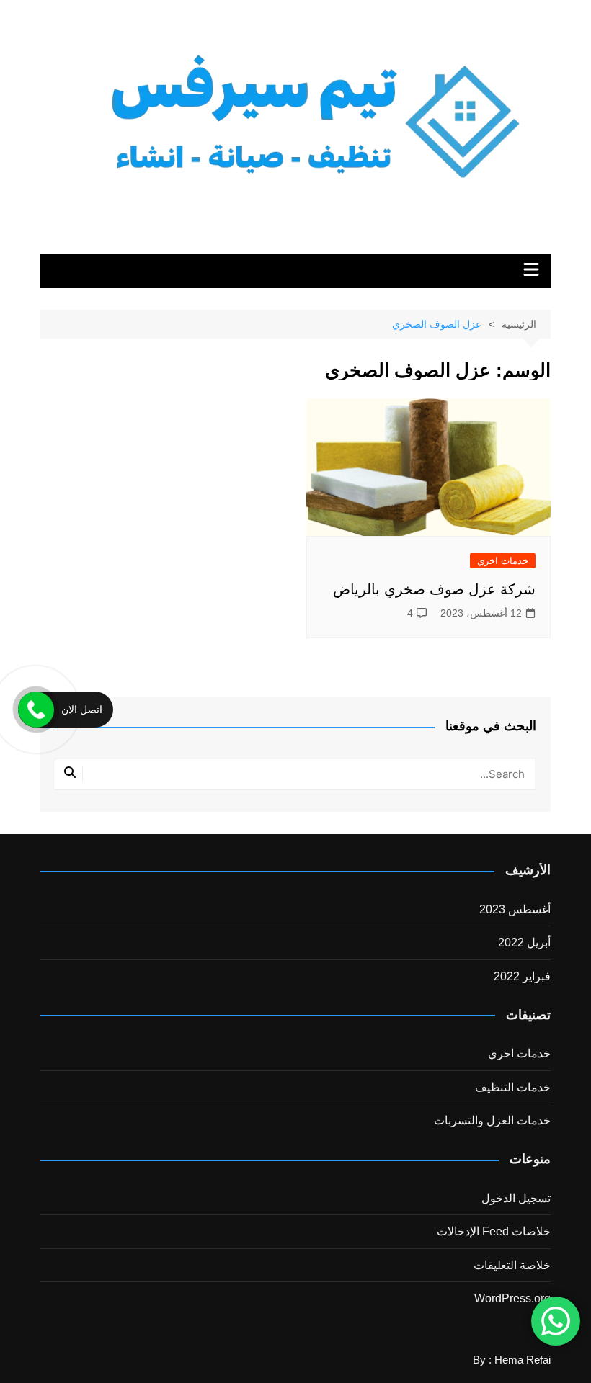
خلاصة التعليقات (512, 1265)
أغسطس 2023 (515, 909)
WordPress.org (512, 1298)
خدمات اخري (502, 560)
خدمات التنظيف (513, 1087)
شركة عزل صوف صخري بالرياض (434, 589)
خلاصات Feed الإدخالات (494, 1231)
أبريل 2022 (524, 942)
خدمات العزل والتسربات (492, 1120)
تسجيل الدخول (516, 1198)
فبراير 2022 (522, 976)
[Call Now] (36, 710)
